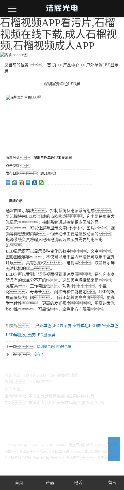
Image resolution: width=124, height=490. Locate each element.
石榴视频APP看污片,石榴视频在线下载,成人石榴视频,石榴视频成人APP (58, 34)
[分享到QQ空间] (14, 182)
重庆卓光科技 (107, 458)
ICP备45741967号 (18, 458)
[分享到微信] (41, 182)
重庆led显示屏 (58, 451)
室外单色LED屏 (87, 325)
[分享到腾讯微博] (28, 182)
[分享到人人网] (34, 182)
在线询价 (22, 192)
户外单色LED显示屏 (53, 325)
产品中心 (71, 65)
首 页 (51, 65)
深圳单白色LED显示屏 (54, 347)
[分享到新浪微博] (21, 182)
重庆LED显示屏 (41, 335)
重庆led (41, 451)
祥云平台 (57, 458)
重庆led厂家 (79, 451)
